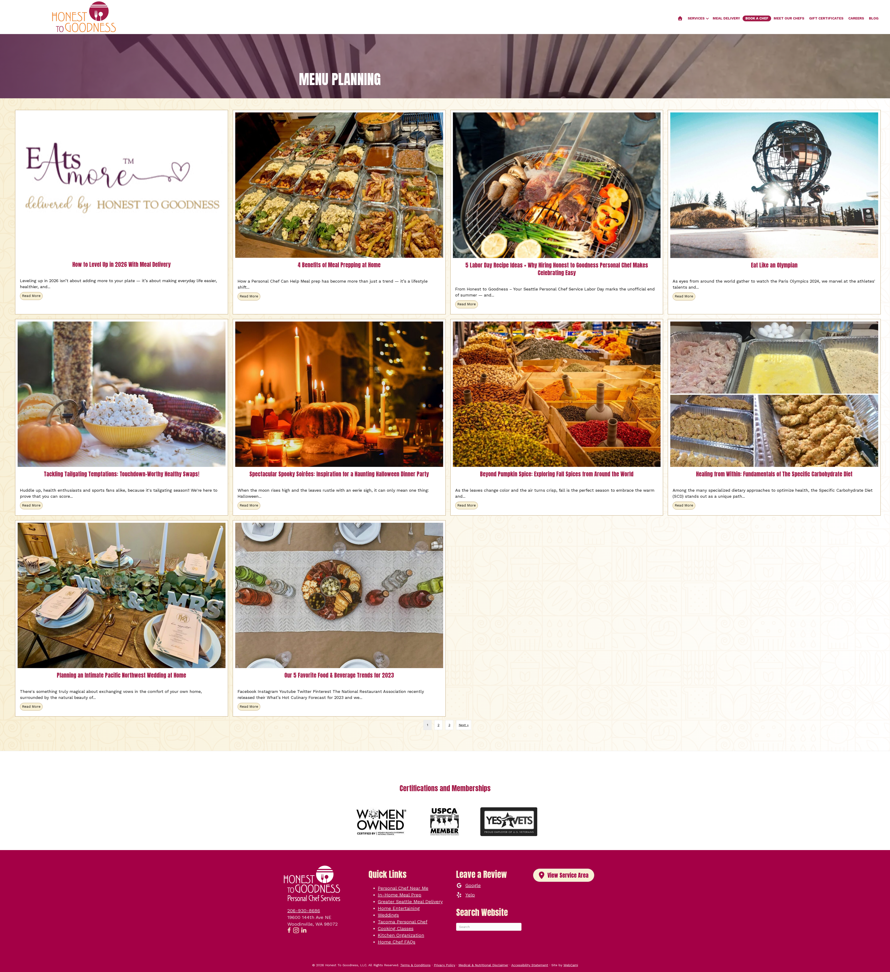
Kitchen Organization (401, 935)
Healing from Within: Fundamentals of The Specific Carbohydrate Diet (774, 474)
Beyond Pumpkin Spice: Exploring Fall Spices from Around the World (556, 474)
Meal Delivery (726, 18)
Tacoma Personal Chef (402, 921)
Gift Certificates (826, 18)
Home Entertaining (399, 908)
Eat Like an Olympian (774, 265)
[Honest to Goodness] (680, 18)
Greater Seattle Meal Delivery (410, 901)
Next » (464, 725)
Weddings (388, 915)
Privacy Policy (444, 965)
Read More (32, 296)
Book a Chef (756, 18)
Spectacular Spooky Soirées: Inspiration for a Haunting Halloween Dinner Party (339, 474)
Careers (856, 18)
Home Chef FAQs (396, 942)
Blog (873, 18)
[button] (707, 18)
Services (696, 18)
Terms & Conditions (415, 965)
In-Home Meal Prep (399, 895)
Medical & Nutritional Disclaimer (483, 965)
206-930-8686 (303, 910)
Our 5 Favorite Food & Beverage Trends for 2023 (339, 675)
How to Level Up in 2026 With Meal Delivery (121, 264)
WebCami (570, 965)
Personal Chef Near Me (403, 888)
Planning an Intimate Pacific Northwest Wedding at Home (121, 675)
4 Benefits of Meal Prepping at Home (339, 265)
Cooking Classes (395, 928)
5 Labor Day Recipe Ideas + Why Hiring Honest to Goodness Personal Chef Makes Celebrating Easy (556, 269)
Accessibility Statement (529, 965)
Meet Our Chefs (789, 18)
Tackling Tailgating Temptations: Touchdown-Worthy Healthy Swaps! (121, 474)
